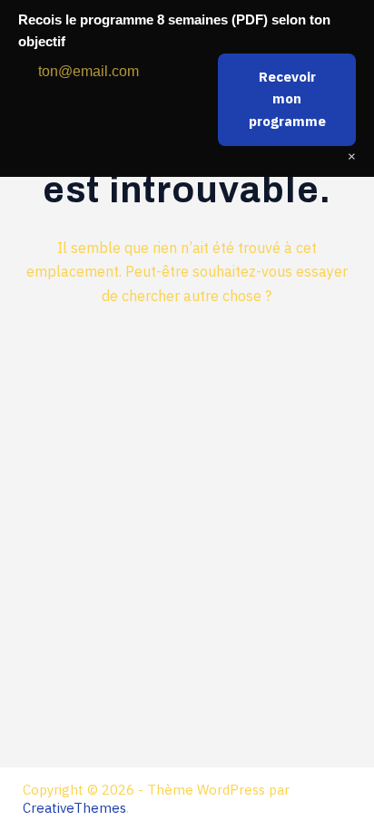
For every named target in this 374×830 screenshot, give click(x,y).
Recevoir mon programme (287, 99)
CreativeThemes (74, 807)
